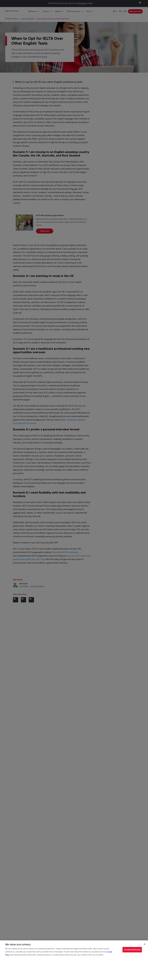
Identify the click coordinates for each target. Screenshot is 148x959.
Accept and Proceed (132, 950)
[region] (74, 949)
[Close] (144, 944)
